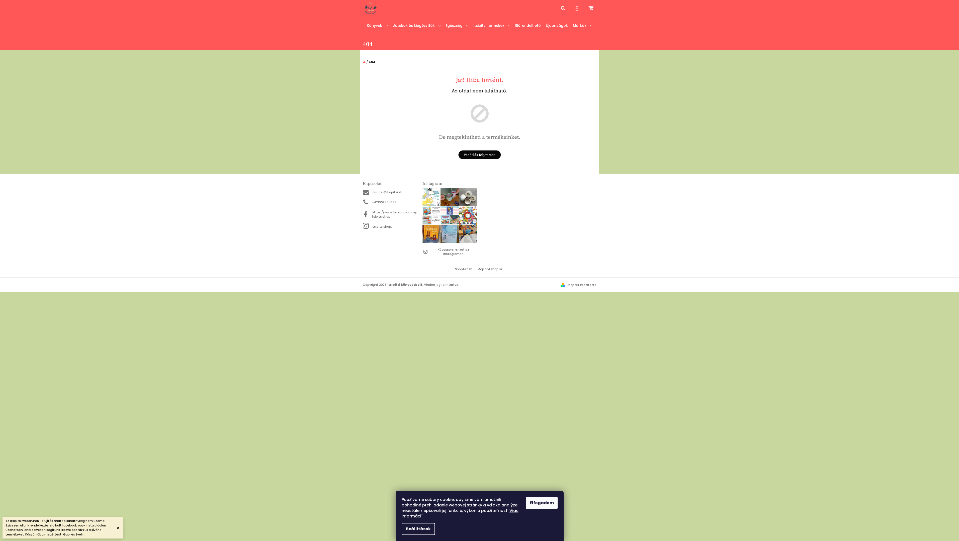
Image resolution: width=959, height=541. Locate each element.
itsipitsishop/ (382, 226)
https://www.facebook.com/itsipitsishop (394, 214)
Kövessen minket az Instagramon (453, 251)
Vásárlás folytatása (480, 154)
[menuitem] (377, 26)
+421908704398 (384, 202)
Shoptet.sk (463, 269)
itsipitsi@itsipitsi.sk (387, 192)
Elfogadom (542, 503)
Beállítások (418, 529)
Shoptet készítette (581, 285)
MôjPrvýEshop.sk (490, 269)
